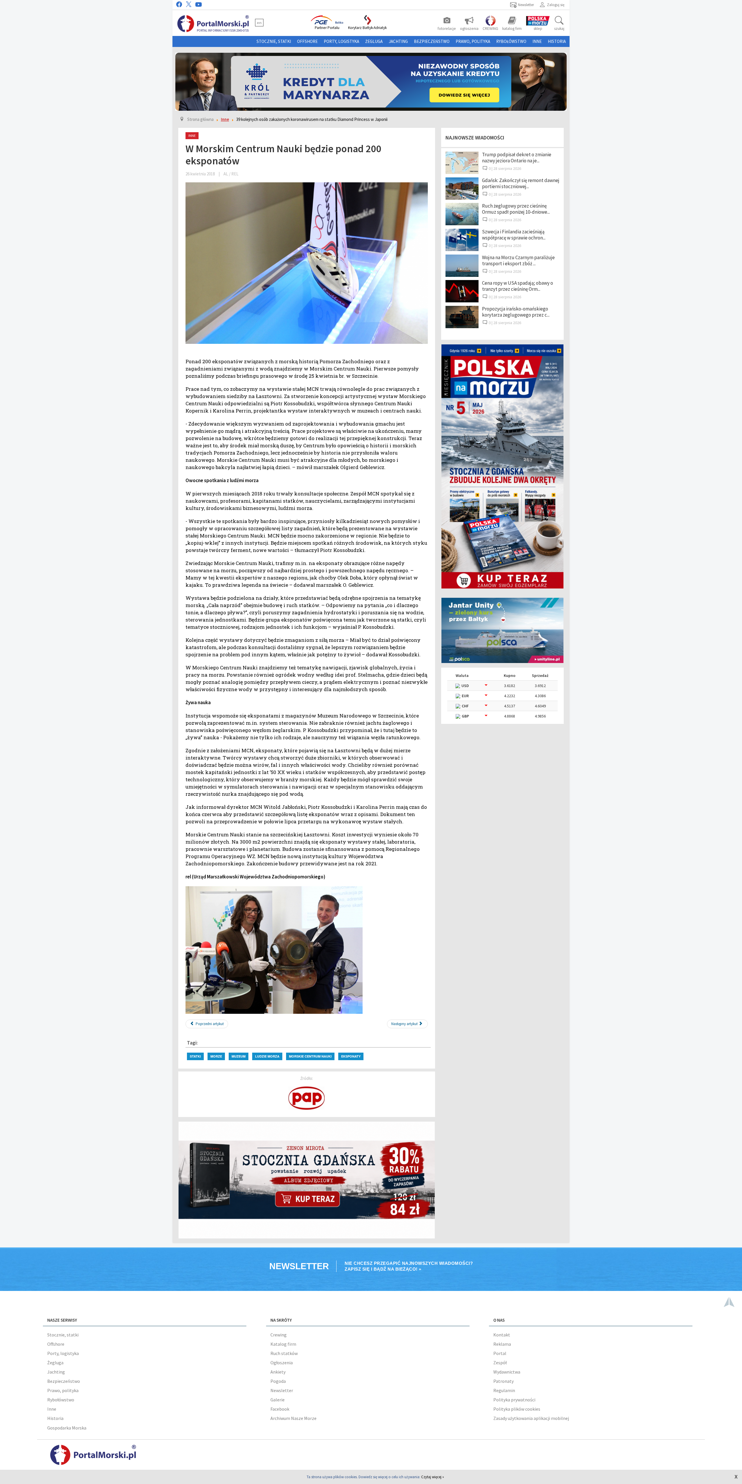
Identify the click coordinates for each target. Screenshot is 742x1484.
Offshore (307, 41)
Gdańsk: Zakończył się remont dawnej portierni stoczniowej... (520, 183)
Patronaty (503, 1381)
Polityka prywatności (514, 1400)
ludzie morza (267, 1056)
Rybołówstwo (511, 41)
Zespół (500, 1362)
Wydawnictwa (506, 1372)
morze (216, 1056)
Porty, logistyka (341, 41)
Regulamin (504, 1390)
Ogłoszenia (281, 1362)
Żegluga (374, 41)
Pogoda (278, 1381)
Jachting (398, 41)
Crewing (278, 1335)
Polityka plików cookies (516, 1409)
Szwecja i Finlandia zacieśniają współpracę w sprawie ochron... (513, 234)
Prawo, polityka (473, 41)
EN (259, 22)
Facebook (279, 1409)
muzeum (238, 1056)
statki (195, 1056)
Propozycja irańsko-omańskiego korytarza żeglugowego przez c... (516, 312)
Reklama (502, 1344)
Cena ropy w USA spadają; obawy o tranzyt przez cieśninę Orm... (517, 286)
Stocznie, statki (274, 41)
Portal (499, 1353)
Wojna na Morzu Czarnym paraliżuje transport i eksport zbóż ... (518, 260)
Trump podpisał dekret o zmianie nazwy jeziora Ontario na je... (516, 157)
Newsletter (281, 1390)
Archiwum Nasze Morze (293, 1418)
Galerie (277, 1400)
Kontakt (501, 1335)
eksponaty (351, 1056)
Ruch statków (284, 1353)
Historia (557, 41)
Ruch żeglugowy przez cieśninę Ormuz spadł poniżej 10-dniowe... (516, 209)
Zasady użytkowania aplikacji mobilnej (531, 1418)
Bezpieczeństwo (432, 41)
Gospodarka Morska (66, 1428)
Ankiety (277, 1372)
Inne (537, 41)
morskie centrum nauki (310, 1056)
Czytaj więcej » (432, 1476)
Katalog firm (283, 1344)
